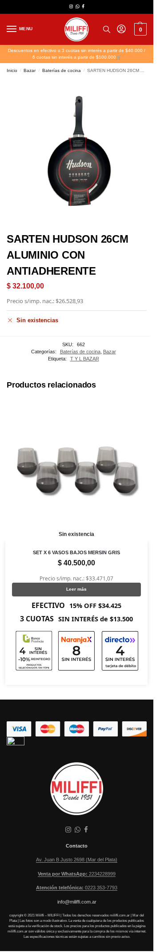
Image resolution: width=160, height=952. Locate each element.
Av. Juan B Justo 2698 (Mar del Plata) (76, 859)
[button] (139, 29)
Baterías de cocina (61, 70)
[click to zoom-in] (77, 152)
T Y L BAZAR (84, 358)
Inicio (12, 70)
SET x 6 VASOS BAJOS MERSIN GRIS (76, 552)
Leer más (76, 589)
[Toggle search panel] (106, 29)
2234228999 (77, 873)
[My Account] (121, 30)
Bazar (30, 70)
